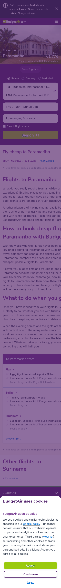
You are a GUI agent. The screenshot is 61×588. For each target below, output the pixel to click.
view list (48, 536)
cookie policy (31, 524)
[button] (30, 582)
